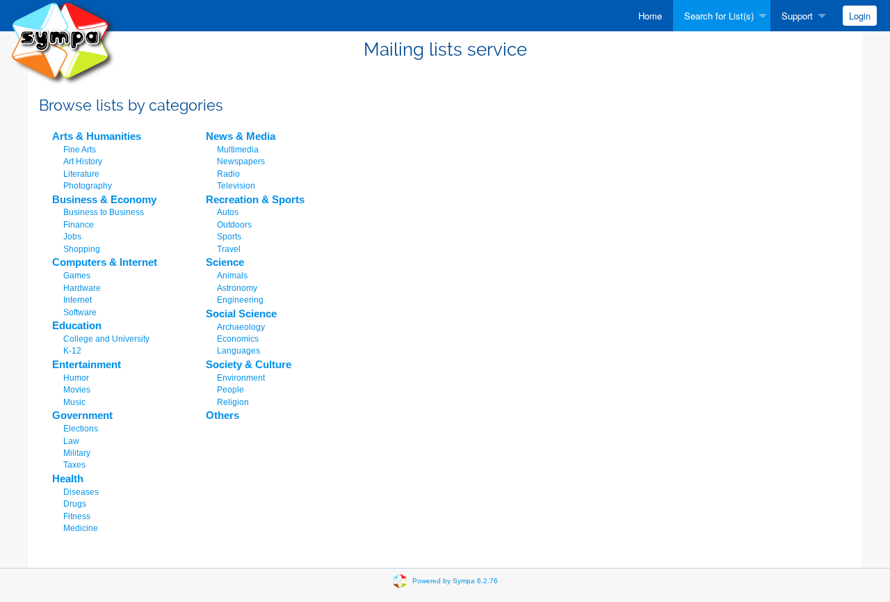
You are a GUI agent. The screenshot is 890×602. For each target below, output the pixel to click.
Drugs (74, 504)
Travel (229, 249)
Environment (241, 378)
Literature (81, 174)
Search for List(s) (719, 15)
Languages (238, 351)
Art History (82, 161)
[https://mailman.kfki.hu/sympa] (62, 41)
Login (860, 15)
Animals (232, 275)
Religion (233, 402)
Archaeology (241, 327)
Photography (87, 186)
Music (74, 402)
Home (650, 15)
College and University (106, 339)
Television (236, 186)
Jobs (72, 236)
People (230, 390)
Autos (227, 212)
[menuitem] (650, 15)
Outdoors (234, 225)
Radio (228, 174)
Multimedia (238, 150)
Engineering (240, 300)
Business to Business (103, 212)
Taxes (74, 465)
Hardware (82, 288)
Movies (76, 390)
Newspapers (241, 161)
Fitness (76, 516)
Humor (76, 378)
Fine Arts (79, 150)
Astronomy (237, 288)
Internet (77, 300)
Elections (80, 429)
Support (797, 15)
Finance (78, 225)
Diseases (81, 492)
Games (76, 275)
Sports (229, 236)
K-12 (72, 351)
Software (80, 312)
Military (76, 453)
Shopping (81, 249)
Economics (238, 339)
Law (71, 441)
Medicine (80, 528)
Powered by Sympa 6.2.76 (455, 580)
